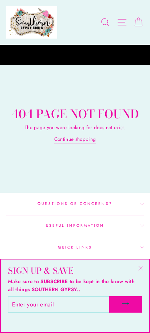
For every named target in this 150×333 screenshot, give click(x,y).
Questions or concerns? (75, 203)
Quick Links (75, 247)
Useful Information (75, 225)
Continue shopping (75, 139)
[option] (75, 55)
